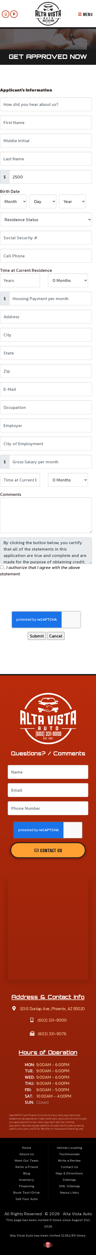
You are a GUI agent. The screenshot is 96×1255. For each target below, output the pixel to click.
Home (26, 1147)
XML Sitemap (69, 1186)
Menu (87, 14)
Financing (26, 1186)
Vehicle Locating (69, 1147)
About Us (26, 1154)
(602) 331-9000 (52, 1020)
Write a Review (69, 1160)
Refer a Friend (26, 1166)
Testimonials (69, 1154)
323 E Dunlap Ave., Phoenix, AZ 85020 (52, 1008)
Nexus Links (69, 1192)
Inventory (26, 1179)
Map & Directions (69, 1173)
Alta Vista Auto (77, 1213)
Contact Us (50, 850)
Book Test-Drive (26, 1192)
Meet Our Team (26, 1160)
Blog (26, 1173)
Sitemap (69, 1179)
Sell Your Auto (26, 1198)
